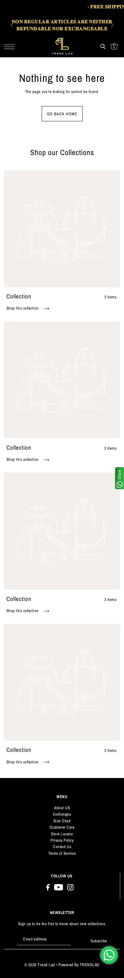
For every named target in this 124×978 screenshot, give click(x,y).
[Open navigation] (11, 46)
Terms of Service (62, 853)
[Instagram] (70, 887)
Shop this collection (23, 308)
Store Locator (62, 834)
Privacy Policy (62, 840)
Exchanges (62, 814)
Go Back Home (62, 114)
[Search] (103, 46)
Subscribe (99, 941)
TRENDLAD (90, 964)
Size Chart (62, 821)
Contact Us (62, 846)
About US (62, 807)
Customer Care (62, 827)
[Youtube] (58, 887)
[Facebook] (48, 887)
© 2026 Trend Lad (39, 964)
